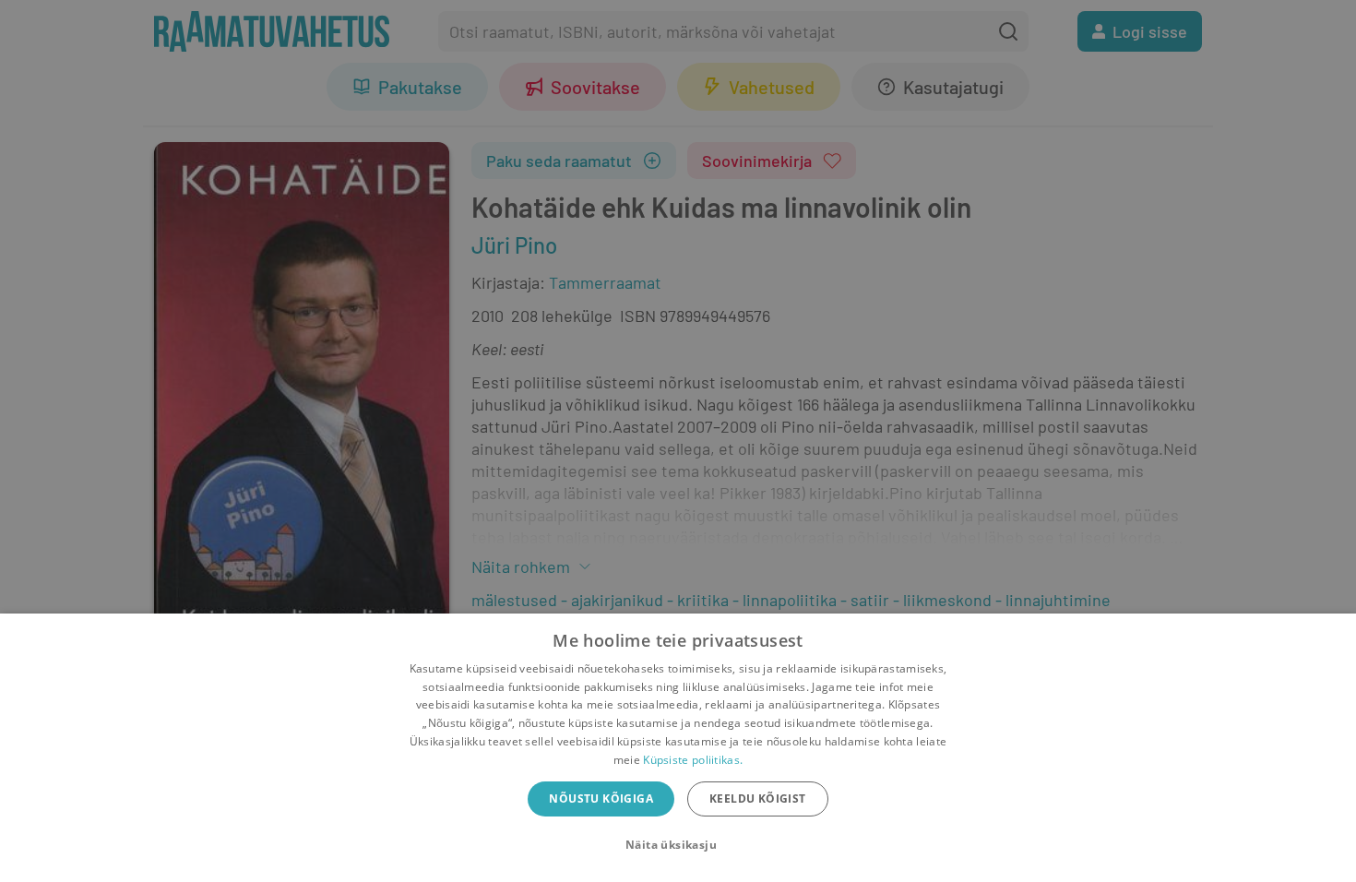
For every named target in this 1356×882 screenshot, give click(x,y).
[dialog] (678, 748)
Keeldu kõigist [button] (757, 798)
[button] (678, 845)
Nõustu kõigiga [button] (601, 798)
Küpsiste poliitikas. (693, 760)
